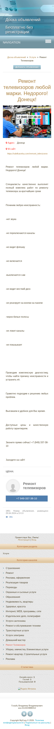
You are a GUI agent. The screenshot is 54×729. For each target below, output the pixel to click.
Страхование (13, 568)
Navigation (11, 42)
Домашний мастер (15, 640)
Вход (34, 540)
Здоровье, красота (16, 606)
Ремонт (10, 573)
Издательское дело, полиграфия (23, 616)
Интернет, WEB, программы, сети (23, 611)
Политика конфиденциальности (23, 721)
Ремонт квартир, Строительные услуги (26, 654)
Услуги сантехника (15, 621)
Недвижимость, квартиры (19, 601)
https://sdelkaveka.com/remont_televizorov (27, 153)
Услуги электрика (15, 635)
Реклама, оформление (18, 578)
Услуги (33, 57)
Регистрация (24, 540)
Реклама (10, 659)
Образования (13, 597)
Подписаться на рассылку (37, 722)
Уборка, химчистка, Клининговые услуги (27, 649)
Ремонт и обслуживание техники (23, 625)
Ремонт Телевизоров (15, 645)
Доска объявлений (17, 57)
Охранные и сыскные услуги (21, 592)
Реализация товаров (17, 582)
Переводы (11, 587)
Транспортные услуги (17, 630)
